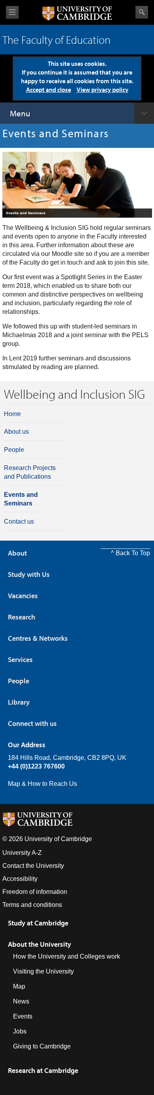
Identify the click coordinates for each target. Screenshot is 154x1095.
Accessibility (20, 878)
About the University (39, 944)
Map (19, 986)
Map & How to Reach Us (42, 783)
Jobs (19, 1031)
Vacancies (23, 595)
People (14, 449)
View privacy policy (102, 89)
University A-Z (22, 852)
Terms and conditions (32, 904)
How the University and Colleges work (66, 956)
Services (20, 659)
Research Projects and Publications (30, 472)
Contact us (19, 521)
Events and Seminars (21, 499)
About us (16, 431)
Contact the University (33, 865)
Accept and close (48, 89)
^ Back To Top (130, 553)
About (17, 553)
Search (141, 12)
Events (22, 1016)
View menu (12, 12)
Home (12, 413)
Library (19, 702)
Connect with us (32, 723)
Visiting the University (43, 971)
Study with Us (29, 574)
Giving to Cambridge (42, 1046)
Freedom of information (34, 891)
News (21, 1001)
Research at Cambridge (43, 1070)
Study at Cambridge (38, 922)
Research (21, 616)
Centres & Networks (38, 638)
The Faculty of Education (56, 40)
